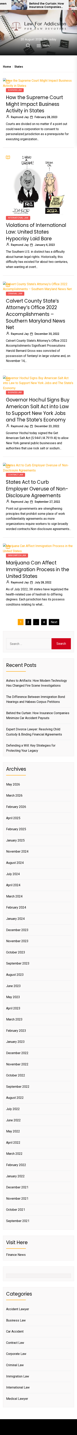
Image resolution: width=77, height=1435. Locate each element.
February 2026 (16, 807)
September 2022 (17, 1087)
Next (54, 622)
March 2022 (14, 1154)
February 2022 (16, 1165)
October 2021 (15, 1210)
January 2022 (15, 1176)
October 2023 (15, 952)
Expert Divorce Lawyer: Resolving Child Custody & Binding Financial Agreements (34, 731)
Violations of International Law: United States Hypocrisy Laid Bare (36, 232)
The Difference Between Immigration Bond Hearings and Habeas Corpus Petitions (35, 699)
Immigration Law (17, 555)
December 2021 (17, 1187)
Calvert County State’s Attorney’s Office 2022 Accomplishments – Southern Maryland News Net (35, 314)
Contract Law (15, 475)
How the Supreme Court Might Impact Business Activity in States (34, 104)
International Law (18, 218)
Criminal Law (15, 293)
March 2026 (14, 795)
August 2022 (15, 1098)
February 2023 (16, 1031)
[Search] (28, 45)
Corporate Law (16, 1354)
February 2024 (16, 907)
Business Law (15, 90)
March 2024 (14, 896)
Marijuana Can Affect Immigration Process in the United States (37, 569)
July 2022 (13, 1109)
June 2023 (13, 986)
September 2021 (17, 1221)
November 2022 (17, 1064)
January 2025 (15, 840)
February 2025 (16, 829)
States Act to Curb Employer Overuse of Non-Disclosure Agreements (37, 489)
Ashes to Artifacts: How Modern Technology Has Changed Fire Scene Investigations (36, 683)
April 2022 (13, 1142)
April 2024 (13, 885)
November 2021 (17, 1198)
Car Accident (14, 1331)
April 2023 (13, 1008)
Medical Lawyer (17, 1399)
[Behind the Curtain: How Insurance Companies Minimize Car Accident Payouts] (19, 5)
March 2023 (14, 1019)
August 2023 (15, 975)
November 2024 (17, 851)
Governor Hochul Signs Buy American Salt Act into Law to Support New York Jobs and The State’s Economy (37, 410)
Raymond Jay (20, 117)
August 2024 (15, 863)
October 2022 (15, 1075)
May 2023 (13, 997)
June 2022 (13, 1120)
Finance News (16, 1255)
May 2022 (13, 1131)
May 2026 (13, 784)
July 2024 (13, 874)
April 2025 (13, 818)
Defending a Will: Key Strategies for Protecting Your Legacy (30, 748)
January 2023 (15, 1042)
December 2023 (17, 930)
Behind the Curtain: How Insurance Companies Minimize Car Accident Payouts (46, 5)
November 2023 (17, 941)
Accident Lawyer (17, 1309)
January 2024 (15, 919)
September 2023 (17, 963)
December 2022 (17, 1053)
